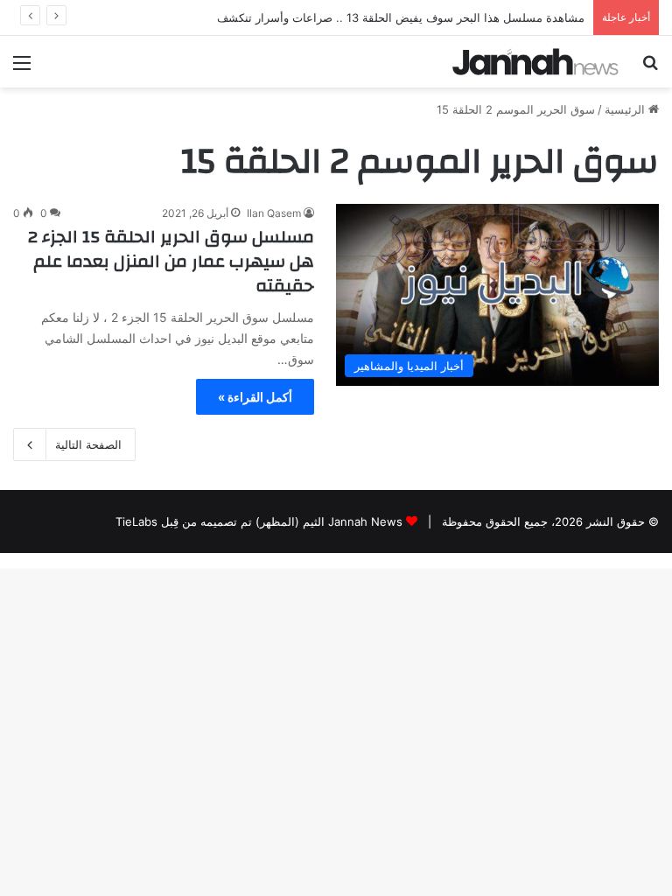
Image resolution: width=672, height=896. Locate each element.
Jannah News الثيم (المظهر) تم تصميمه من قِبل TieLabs (259, 521)
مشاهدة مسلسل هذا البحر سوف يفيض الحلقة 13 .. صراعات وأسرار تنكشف (400, 17)
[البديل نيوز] (535, 61)
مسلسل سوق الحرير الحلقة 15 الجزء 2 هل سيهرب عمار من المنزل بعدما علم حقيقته (171, 261)
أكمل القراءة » (255, 396)
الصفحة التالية (88, 445)
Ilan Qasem (274, 213)
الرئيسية (626, 109)
